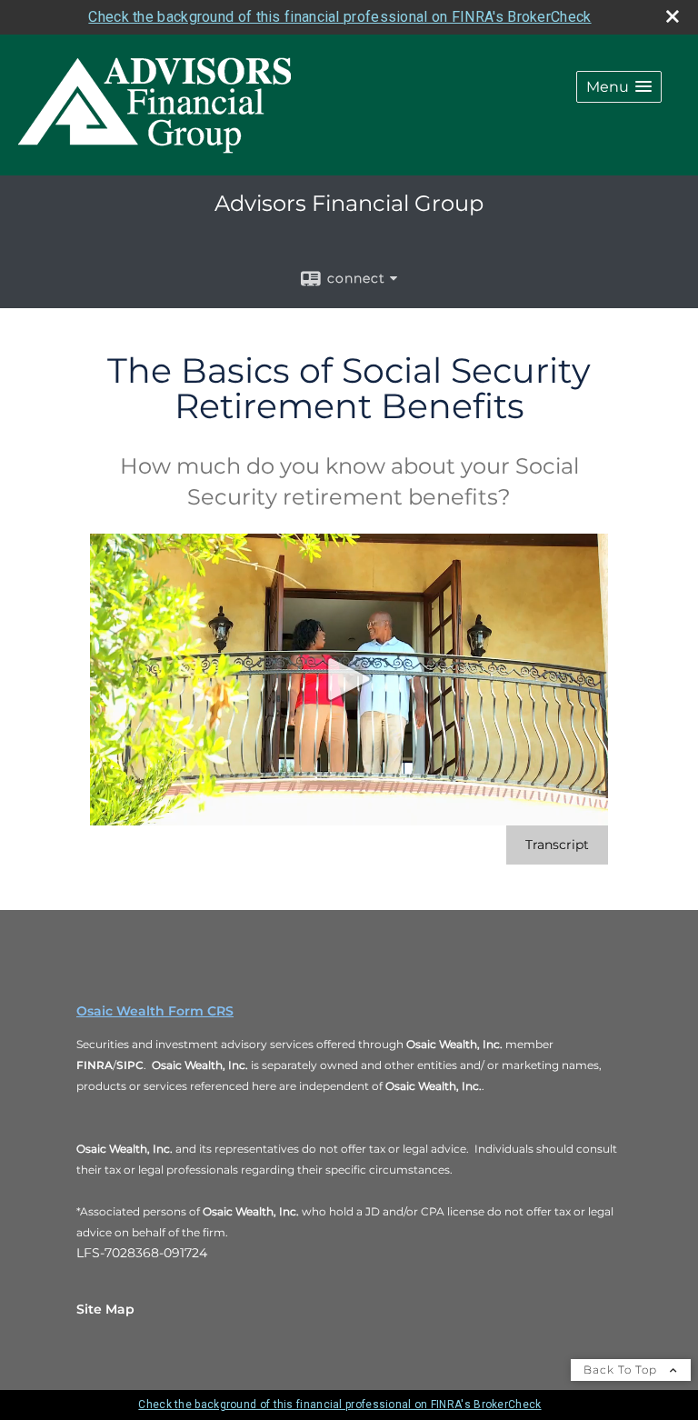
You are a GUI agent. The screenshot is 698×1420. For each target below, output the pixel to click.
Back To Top (622, 1369)
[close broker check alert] (672, 16)
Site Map (105, 1309)
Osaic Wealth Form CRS (155, 1011)
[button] (619, 87)
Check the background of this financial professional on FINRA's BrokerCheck (339, 16)
